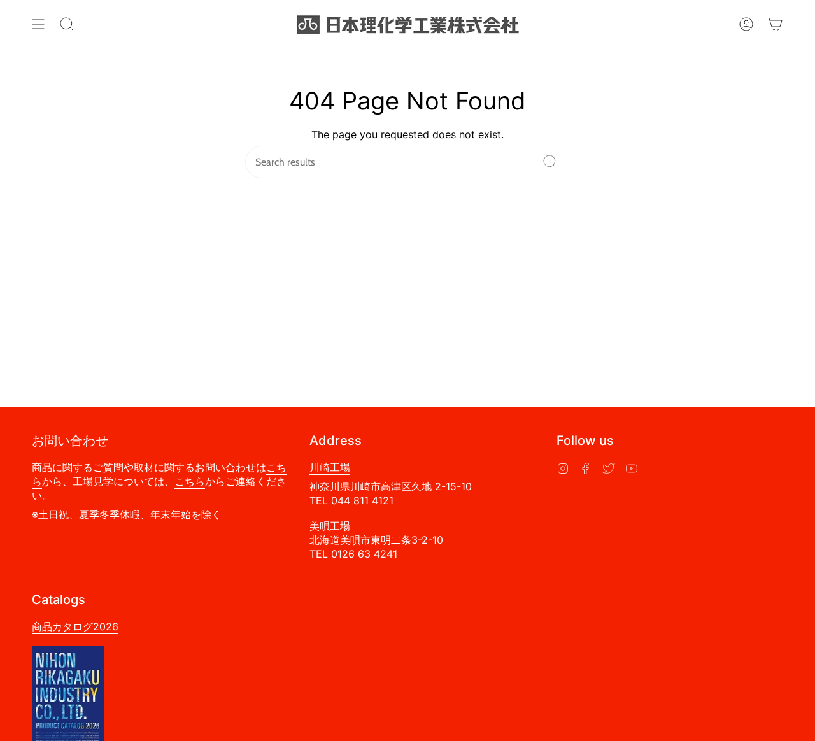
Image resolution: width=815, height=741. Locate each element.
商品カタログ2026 (75, 626)
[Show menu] (38, 24)
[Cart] (775, 24)
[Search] (550, 162)
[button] (67, 24)
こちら (189, 481)
